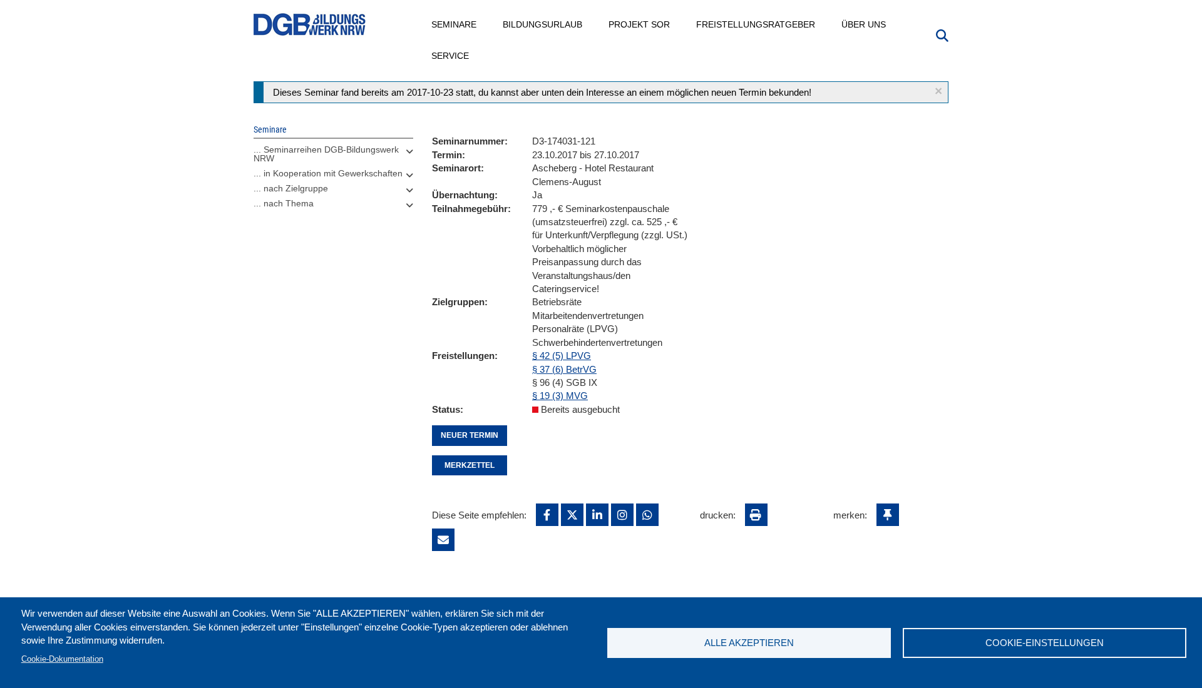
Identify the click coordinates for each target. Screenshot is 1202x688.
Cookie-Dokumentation (62, 659)
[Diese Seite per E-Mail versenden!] (443, 540)
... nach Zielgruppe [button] (291, 188)
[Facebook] (547, 514)
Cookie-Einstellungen (1044, 642)
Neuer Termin (469, 435)
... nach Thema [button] (284, 203)
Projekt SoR (639, 24)
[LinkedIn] (597, 514)
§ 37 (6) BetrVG (564, 369)
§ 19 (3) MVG (560, 395)
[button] (938, 91)
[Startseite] (310, 24)
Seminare (454, 24)
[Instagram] (622, 514)
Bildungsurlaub (543, 24)
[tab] (333, 157)
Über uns (864, 24)
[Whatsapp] (647, 514)
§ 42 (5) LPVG (561, 355)
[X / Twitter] (572, 514)
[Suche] (942, 34)
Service (451, 56)
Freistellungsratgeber (756, 24)
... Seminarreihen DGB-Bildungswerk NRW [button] (326, 154)
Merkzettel (469, 465)
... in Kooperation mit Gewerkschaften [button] (328, 173)
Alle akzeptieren (749, 642)
